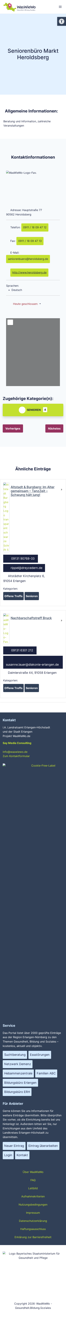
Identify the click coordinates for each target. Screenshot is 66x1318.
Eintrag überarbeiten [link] (43, 1146)
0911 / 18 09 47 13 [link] (30, 241)
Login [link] (8, 1155)
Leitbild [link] (33, 1188)
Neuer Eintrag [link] (14, 1146)
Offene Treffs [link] (13, 596)
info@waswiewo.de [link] (15, 751)
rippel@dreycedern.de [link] (26, 568)
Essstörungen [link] (40, 1054)
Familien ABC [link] (46, 1073)
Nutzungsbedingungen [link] (33, 1204)
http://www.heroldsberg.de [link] (29, 272)
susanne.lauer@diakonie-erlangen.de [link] (32, 664)
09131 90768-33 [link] (23, 558)
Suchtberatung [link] (15, 1054)
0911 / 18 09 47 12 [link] (35, 227)
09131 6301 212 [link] (22, 650)
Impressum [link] (33, 1212)
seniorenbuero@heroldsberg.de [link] (28, 259)
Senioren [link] (34, 410)
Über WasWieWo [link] (33, 1172)
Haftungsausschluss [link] (33, 1229)
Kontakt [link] (22, 1155)
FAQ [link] (33, 1180)
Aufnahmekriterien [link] (33, 1196)
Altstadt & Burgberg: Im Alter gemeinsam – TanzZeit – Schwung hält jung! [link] (32, 491)
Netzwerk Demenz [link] (17, 1064)
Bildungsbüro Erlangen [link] (20, 1082)
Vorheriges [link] (12, 428)
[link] (61, 21)
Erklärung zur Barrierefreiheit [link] (33, 1237)
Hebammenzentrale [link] (18, 1073)
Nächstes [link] (54, 428)
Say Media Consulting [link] (17, 743)
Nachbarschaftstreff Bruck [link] (31, 618)
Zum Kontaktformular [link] (16, 756)
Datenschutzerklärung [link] (33, 1221)
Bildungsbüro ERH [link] (17, 1092)
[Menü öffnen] (60, 6)
